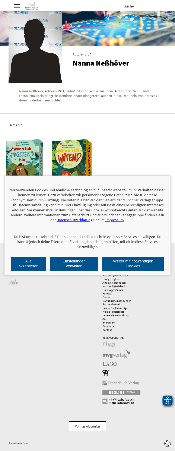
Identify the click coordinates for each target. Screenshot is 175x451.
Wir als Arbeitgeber (113, 311)
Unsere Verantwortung (115, 315)
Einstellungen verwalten (74, 263)
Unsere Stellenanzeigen (115, 308)
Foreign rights (110, 279)
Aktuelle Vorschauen (114, 282)
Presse (106, 297)
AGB (104, 319)
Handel (106, 293)
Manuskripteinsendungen (116, 301)
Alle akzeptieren (28, 263)
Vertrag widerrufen (87, 426)
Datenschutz (109, 326)
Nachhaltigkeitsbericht (115, 286)
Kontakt (107, 330)
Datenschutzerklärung (74, 220)
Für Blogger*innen (113, 290)
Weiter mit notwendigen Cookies (133, 263)
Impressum (108, 322)
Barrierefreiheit (111, 304)
